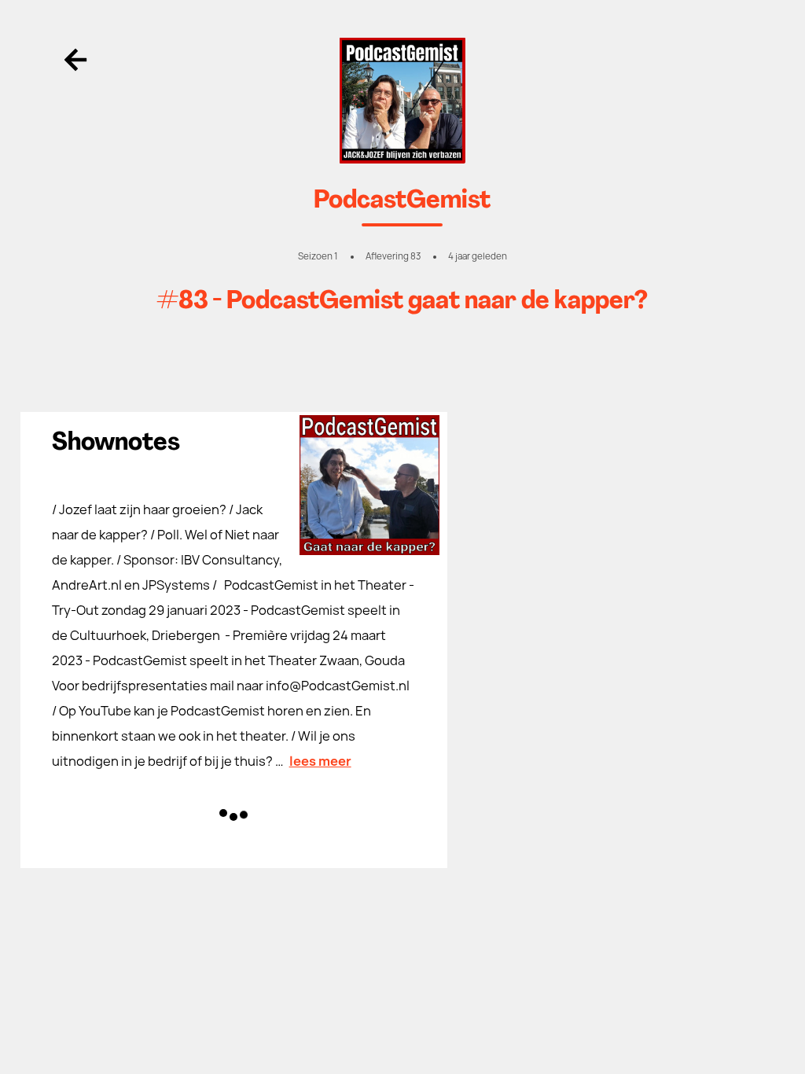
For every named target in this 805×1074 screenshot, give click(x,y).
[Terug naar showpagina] (403, 101)
